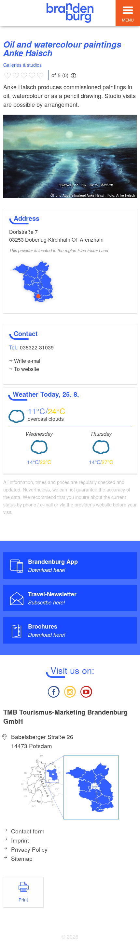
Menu (128, 19)
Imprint (20, 840)
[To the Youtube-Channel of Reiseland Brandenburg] (86, 691)
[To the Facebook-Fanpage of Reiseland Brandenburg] (53, 691)
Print (23, 899)
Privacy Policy (29, 849)
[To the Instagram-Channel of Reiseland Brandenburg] (70, 691)
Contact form (28, 831)
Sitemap (22, 858)
